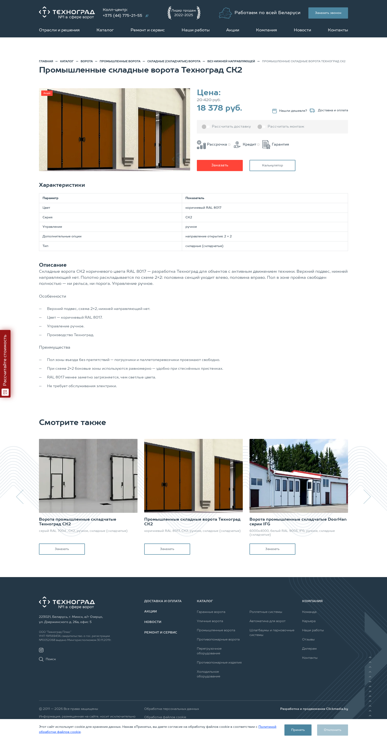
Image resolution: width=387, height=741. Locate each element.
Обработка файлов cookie (165, 717)
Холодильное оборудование (208, 674)
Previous (20, 496)
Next (367, 496)
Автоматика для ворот (267, 621)
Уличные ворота (210, 621)
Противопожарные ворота (218, 639)
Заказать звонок (328, 13)
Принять (298, 730)
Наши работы (196, 30)
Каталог (105, 30)
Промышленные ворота (216, 630)
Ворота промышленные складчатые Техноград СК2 (77, 522)
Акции (232, 30)
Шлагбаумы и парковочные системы (271, 633)
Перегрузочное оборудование (209, 651)
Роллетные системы (265, 612)
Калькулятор (272, 165)
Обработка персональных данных (171, 709)
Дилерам (309, 648)
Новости (302, 30)
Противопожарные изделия (219, 662)
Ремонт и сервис (148, 30)
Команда (309, 612)
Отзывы (308, 639)
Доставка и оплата (332, 110)
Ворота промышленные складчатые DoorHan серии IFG (298, 522)
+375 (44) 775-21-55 (122, 16)
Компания (266, 30)
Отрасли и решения (59, 30)
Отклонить (332, 730)
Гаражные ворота (211, 612)
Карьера (309, 621)
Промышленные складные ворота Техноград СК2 (192, 522)
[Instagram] (41, 650)
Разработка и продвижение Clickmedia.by (314, 709)
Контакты (338, 30)
